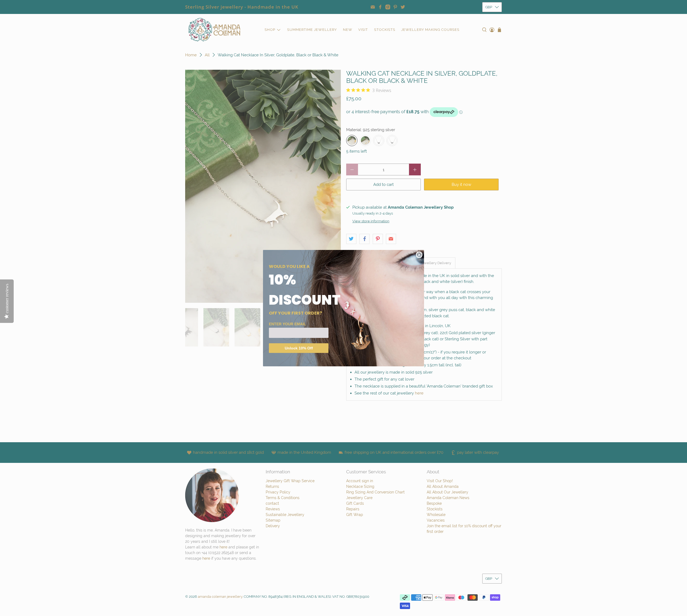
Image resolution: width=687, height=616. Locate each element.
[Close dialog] (419, 254)
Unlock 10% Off (299, 348)
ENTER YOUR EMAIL (287, 324)
